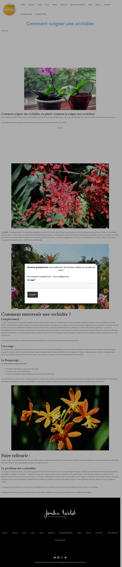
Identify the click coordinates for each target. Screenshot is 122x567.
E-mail (31, 280)
